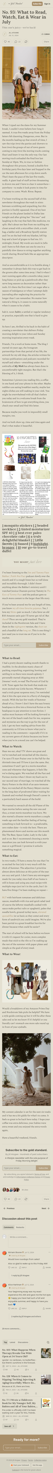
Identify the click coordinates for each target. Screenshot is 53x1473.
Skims (13, 612)
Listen (47, 34)
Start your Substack (21, 1465)
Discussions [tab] (23, 1342)
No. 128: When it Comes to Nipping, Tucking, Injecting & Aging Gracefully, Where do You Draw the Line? (18, 1379)
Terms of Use (39, 1174)
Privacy (24, 1460)
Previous (10, 1208)
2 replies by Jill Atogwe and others (26, 1316)
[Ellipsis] (49, 1252)
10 (19, 547)
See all (7, 1426)
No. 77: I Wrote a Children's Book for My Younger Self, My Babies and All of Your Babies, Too (19, 1403)
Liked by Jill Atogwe (18, 1256)
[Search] (48, 1342)
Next (44, 1208)
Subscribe (37, 4)
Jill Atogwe (14, 33)
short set (42, 626)
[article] (26, 1359)
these (4, 619)
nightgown (19, 626)
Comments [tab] (8, 1227)
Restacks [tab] (20, 1227)
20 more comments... (11, 1328)
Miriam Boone (15, 1252)
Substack (15, 1470)
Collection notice (40, 1460)
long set (27, 630)
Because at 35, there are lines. (16, 1386)
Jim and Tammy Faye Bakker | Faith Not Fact (25, 574)
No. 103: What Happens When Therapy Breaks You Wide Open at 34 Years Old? (18, 1353)
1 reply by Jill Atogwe (20, 1275)
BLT (4, 897)
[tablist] (14, 1227)
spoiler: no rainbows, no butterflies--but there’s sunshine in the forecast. (19, 1361)
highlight (40, 544)
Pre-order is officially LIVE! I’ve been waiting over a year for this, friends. (19, 1411)
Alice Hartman (14, 1284)
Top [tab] (5, 1342)
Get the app (37, 1465)
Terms (30, 1460)
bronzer (8, 547)
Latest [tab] (12, 1342)
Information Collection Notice (28, 1177)
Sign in (47, 4)
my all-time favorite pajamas (27, 608)
